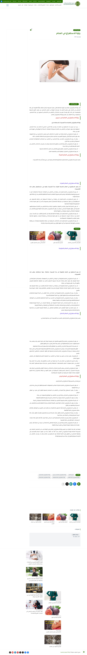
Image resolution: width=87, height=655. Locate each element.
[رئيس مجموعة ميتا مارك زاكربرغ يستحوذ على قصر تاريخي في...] (34, 571)
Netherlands (25, 1)
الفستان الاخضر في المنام (74, 242)
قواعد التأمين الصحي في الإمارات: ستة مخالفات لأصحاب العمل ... (35, 563)
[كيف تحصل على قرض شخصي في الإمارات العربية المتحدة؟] (34, 604)
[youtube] (13, 652)
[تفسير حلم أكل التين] (55, 235)
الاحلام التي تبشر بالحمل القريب (37, 242)
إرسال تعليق (75, 534)
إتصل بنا (53, 1)
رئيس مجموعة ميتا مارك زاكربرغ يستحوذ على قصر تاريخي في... (35, 579)
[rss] (7, 652)
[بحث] (7, 5)
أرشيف (30, 1)
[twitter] (23, 652)
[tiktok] (10, 652)
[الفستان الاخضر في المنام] (72, 235)
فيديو (19, 5)
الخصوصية (48, 1)
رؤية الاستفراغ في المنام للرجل (44, 474)
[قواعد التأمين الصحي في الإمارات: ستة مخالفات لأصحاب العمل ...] (34, 555)
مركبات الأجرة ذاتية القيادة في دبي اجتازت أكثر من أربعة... (35, 596)
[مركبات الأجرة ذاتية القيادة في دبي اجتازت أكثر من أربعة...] (34, 588)
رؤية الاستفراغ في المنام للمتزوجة (59, 477)
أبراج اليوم (52, 5)
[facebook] (1, 1)
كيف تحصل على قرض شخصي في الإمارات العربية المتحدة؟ (34, 612)
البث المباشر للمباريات (7, 1)
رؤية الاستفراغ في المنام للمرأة (44, 477)
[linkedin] (15, 652)
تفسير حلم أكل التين (58, 242)
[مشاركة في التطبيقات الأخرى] (63, 484)
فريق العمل (59, 1)
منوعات (25, 5)
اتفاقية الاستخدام (41, 1)
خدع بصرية (30, 5)
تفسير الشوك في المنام (36, 522)
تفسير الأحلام (58, 5)
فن (22, 5)
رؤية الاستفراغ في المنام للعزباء (73, 477)
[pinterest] (18, 652)
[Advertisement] (43, 19)
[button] (74, 484)
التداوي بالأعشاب (41, 5)
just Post (35, 1)
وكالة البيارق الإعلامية (65, 652)
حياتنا (35, 5)
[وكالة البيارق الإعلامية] (72, 3)
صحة (47, 5)
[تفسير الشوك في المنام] (35, 517)
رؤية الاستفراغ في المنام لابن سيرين (59, 474)
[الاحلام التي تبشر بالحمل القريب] (37, 235)
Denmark (14, 1)
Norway (19, 1)
